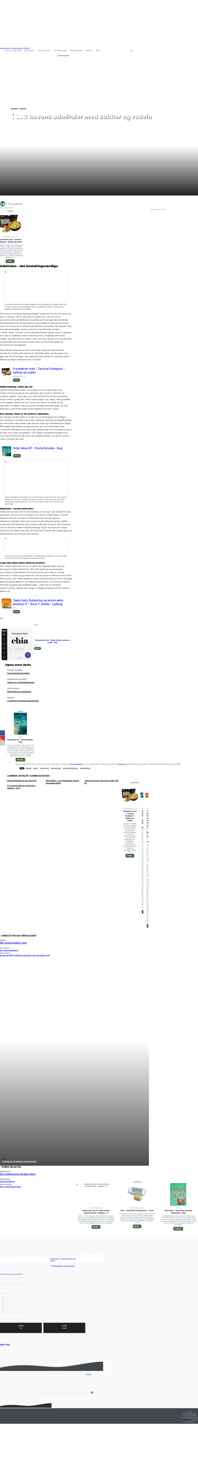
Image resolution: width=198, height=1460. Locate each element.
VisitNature (186, 1420)
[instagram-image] (12, 1446)
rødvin (35, 768)
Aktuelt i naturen (14, 670)
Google (121, 764)
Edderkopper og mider (17, 679)
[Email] (79, 198)
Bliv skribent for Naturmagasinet (14, 1283)
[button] (131, 50)
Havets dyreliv (13, 688)
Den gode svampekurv (9, 950)
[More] (101, 198)
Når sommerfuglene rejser (13, 943)
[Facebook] (64, 198)
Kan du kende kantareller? (18, 673)
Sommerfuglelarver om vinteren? (22, 780)
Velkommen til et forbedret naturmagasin (17, 1293)
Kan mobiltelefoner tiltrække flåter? (18, 1174)
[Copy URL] (94, 198)
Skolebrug (4, 1288)
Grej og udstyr (4, 947)
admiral (28, 768)
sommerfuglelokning (70, 768)
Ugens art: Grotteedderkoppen (20, 682)
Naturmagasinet (15, 204)
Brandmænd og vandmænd (19, 691)
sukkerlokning (85, 768)
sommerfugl (44, 768)
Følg (64, 1323)
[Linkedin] (71, 198)
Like (21, 1323)
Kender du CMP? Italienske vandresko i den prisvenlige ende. (25, 955)
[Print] (86, 198)
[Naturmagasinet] (3, 203)
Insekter (11, 697)
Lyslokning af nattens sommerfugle (23, 700)
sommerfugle (56, 768)
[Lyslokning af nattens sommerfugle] (74, 1061)
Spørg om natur (5, 1171)
